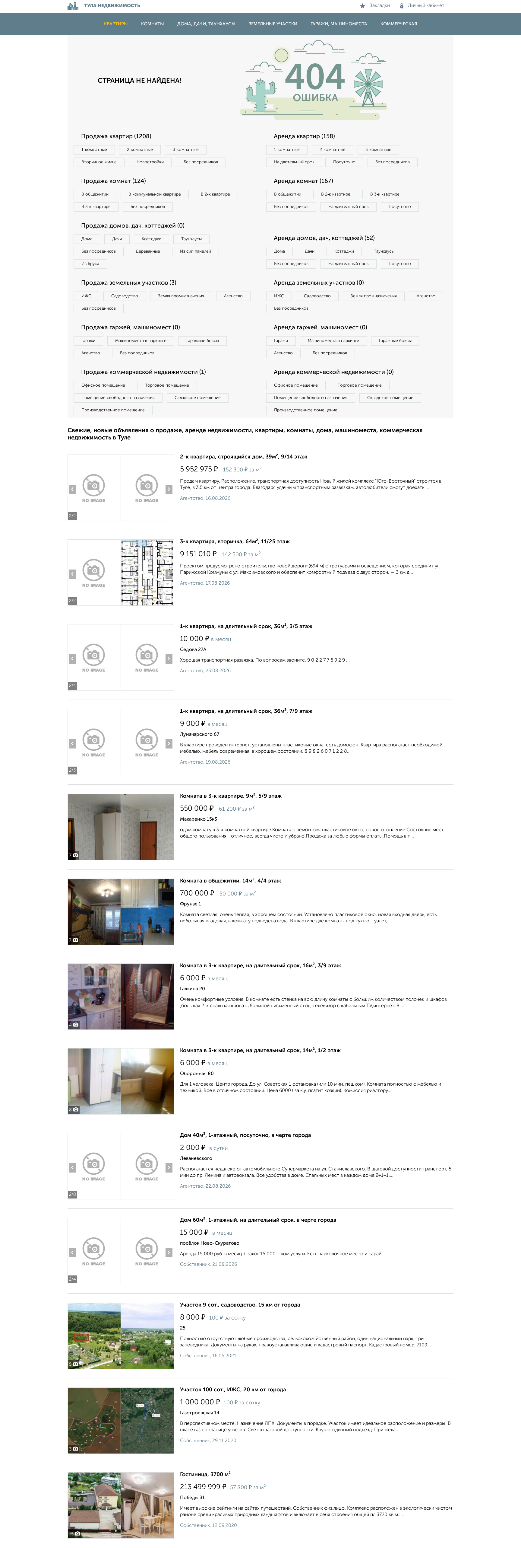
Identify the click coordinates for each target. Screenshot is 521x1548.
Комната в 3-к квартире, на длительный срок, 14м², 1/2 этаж (260, 1050)
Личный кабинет (426, 5)
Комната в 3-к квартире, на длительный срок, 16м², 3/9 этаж (260, 966)
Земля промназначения (181, 296)
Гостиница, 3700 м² (205, 1474)
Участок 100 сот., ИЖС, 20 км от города (233, 1390)
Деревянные (148, 251)
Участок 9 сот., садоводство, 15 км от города (240, 1305)
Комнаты (152, 24)
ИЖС (86, 296)
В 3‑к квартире (96, 207)
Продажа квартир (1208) (116, 137)
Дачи (117, 239)
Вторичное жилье (99, 162)
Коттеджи (151, 239)
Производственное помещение (113, 410)
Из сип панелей (195, 251)
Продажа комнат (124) (113, 181)
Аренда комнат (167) (303, 181)
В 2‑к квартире (215, 194)
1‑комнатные (94, 150)
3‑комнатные (186, 150)
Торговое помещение (167, 385)
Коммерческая (398, 24)
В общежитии (95, 194)
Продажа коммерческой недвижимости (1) (143, 372)
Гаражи (88, 341)
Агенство (233, 296)
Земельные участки (273, 24)
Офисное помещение (103, 385)
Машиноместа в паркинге (140, 341)
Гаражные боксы (202, 341)
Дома (86, 239)
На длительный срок (294, 162)
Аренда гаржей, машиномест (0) (320, 328)
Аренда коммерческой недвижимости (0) (334, 372)
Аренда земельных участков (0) (319, 283)
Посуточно (344, 162)
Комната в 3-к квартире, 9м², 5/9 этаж (231, 796)
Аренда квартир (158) (304, 137)
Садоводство (124, 296)
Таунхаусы (191, 239)
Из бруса (90, 264)
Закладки (380, 5)
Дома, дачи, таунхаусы (206, 24)
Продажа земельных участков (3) (128, 283)
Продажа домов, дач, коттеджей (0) (133, 226)
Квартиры (116, 24)
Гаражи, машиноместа (339, 24)
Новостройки (150, 162)
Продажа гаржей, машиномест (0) (130, 328)
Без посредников (201, 162)
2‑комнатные (140, 150)
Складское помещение (198, 398)
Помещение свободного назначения (118, 398)
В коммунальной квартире (154, 194)
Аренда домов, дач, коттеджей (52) (324, 238)
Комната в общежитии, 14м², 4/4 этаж (230, 881)
